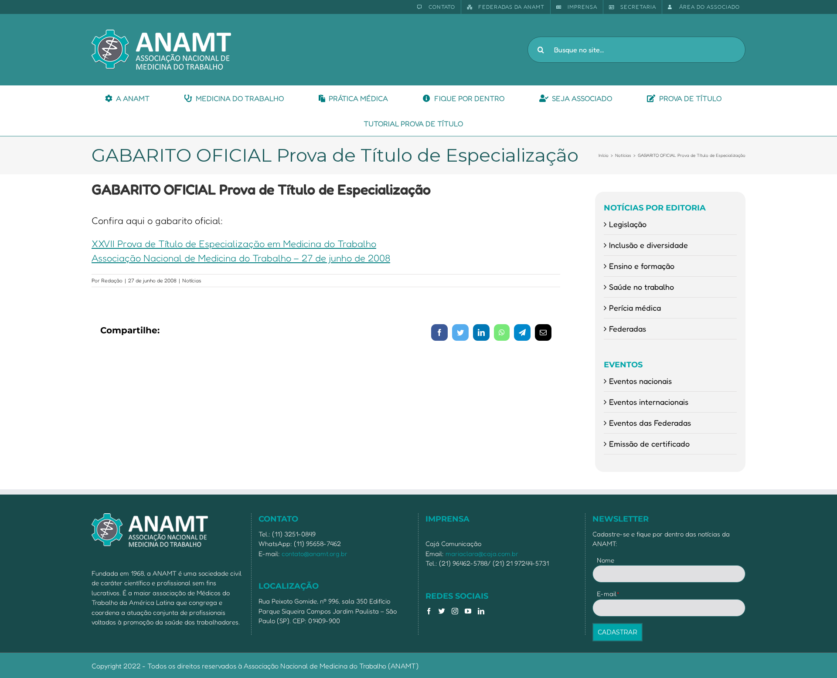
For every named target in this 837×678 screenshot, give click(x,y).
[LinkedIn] (481, 611)
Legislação (627, 224)
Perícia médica (635, 307)
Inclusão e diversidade (648, 245)
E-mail (608, 594)
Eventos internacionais (648, 402)
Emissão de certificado (649, 443)
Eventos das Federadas (650, 422)
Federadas (627, 328)
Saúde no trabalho (641, 287)
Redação (111, 280)
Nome (605, 560)
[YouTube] (468, 611)
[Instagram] (455, 611)
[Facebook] (428, 611)
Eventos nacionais (640, 381)
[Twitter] (442, 611)
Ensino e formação (641, 266)
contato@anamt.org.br (314, 553)
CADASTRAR (617, 632)
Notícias (191, 280)
